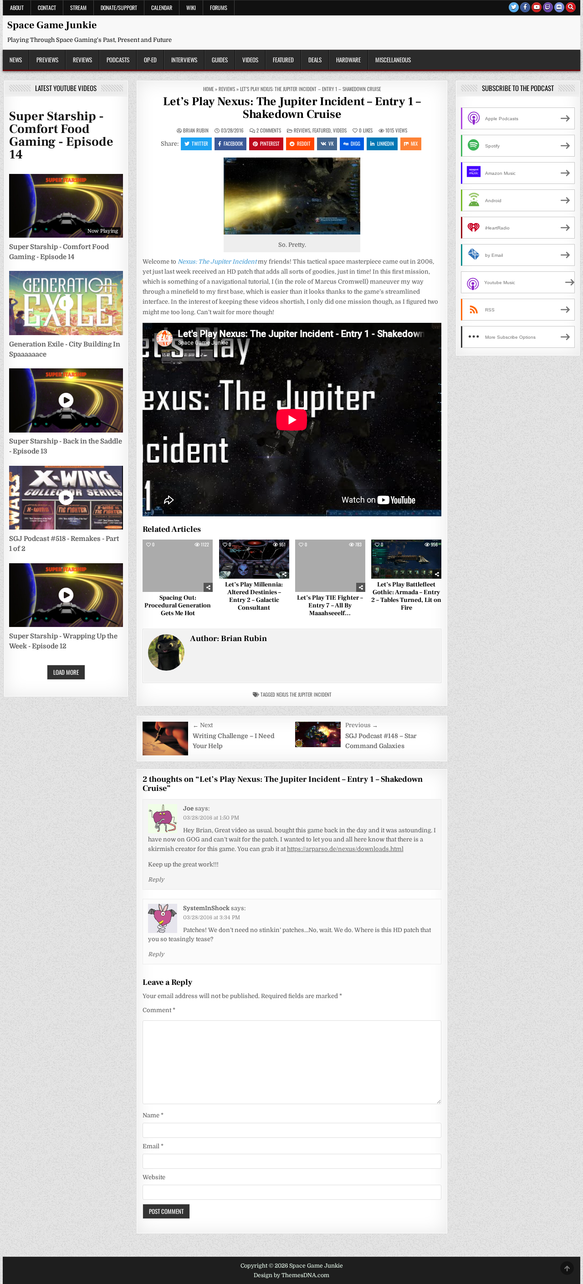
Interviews (184, 59)
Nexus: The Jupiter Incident (217, 261)
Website (154, 1177)
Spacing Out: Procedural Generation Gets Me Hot (177, 605)
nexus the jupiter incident (304, 694)
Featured (283, 59)
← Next (203, 725)
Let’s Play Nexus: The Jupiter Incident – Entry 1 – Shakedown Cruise (292, 108)
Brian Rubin (196, 130)
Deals (315, 59)
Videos (250, 59)
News (16, 59)
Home (208, 88)
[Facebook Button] (525, 7)
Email (153, 1146)
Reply (156, 879)
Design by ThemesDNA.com (291, 1275)
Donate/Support (119, 7)
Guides (220, 59)
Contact (47, 7)
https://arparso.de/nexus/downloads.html (345, 849)
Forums (218, 7)
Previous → (361, 725)
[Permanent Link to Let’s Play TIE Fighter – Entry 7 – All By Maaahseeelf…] (330, 566)
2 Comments (268, 130)
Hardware (348, 59)
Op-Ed (150, 59)
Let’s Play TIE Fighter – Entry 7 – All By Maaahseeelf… (330, 605)
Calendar (161, 7)
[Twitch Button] (548, 7)
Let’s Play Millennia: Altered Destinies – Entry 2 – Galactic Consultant (254, 596)
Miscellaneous (393, 59)
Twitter (200, 143)
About (17, 7)
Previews (47, 59)
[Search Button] (571, 7)
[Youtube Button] (537, 7)
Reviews (82, 59)
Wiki (191, 7)
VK (330, 143)
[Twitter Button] (514, 7)
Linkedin (385, 143)
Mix (414, 143)
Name (153, 1115)
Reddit (304, 143)
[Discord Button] (559, 7)
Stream (78, 7)
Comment (159, 1010)
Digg (355, 143)
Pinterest (270, 143)
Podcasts (118, 59)
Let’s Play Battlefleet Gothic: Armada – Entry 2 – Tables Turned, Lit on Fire (406, 596)
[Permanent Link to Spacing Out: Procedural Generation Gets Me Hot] (178, 566)
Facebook (233, 143)
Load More (66, 672)
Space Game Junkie (52, 25)
